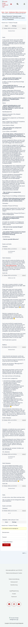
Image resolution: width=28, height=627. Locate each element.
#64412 (24, 28)
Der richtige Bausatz (11, 265)
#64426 (24, 420)
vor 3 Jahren (22, 17)
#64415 (24, 248)
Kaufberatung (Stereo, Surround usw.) (17, 12)
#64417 (24, 275)
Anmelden (6, 544)
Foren (6, 12)
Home (3, 12)
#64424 (24, 347)
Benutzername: (5, 532)
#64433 (24, 510)
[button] (11, 4)
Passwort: (4, 537)
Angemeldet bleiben (8, 541)
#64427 (24, 454)
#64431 (24, 485)
